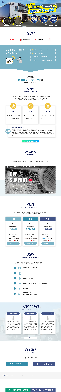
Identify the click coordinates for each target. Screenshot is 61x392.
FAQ (59, 2)
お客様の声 (56, 2)
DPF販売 (43, 2)
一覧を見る (30, 337)
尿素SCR (39, 2)
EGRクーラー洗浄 (34, 2)
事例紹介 (51, 2)
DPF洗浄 (28, 2)
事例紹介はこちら (13, 243)
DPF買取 (47, 2)
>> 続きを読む (52, 332)
